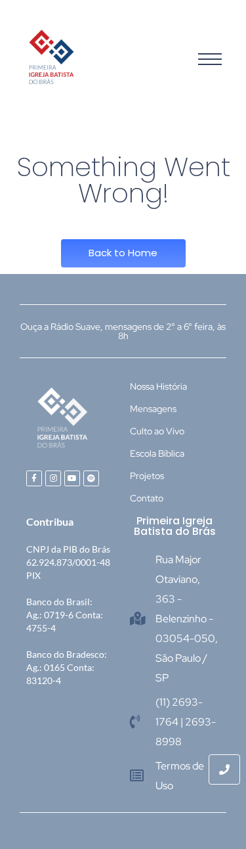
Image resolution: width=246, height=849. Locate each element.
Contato (146, 498)
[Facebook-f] (34, 478)
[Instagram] (53, 478)
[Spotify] (91, 478)
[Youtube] (72, 478)
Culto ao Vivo (157, 431)
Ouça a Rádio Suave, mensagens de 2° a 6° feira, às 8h (123, 331)
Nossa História (158, 386)
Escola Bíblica (157, 453)
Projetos (147, 476)
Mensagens (153, 409)
